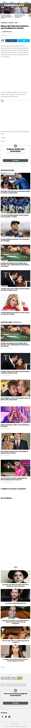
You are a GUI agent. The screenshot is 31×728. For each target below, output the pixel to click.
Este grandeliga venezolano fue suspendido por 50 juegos (15, 240)
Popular (12, 2)
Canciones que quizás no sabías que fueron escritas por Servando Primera (15, 585)
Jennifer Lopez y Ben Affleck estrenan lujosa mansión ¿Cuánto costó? (15, 289)
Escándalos (10, 236)
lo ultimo (12, 310)
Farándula (4, 22)
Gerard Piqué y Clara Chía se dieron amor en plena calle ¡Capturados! (15, 399)
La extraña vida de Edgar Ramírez (15, 603)
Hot (19, 2)
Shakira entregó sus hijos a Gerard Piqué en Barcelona (15, 425)
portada (11, 22)
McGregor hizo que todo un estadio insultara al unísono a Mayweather (15, 192)
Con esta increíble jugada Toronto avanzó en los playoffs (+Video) (15, 216)
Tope (16, 22)
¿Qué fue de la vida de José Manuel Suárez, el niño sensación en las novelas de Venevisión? (15, 622)
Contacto (23, 726)
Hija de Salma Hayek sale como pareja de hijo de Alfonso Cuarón (14, 452)
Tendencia (26, 2)
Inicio (6, 726)
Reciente (4, 2)
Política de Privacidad (14, 726)
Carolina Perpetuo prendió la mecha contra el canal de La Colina (15, 313)
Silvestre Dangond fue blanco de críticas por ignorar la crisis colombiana (20, 16)
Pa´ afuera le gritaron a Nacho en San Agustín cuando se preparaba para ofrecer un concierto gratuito (7, 16)
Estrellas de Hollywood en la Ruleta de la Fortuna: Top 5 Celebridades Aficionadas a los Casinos (15, 264)
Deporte (3, 212)
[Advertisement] (15, 75)
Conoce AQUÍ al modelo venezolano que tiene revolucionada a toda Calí (14, 479)
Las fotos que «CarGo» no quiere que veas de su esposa (15, 641)
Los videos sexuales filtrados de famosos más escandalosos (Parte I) (15, 660)
